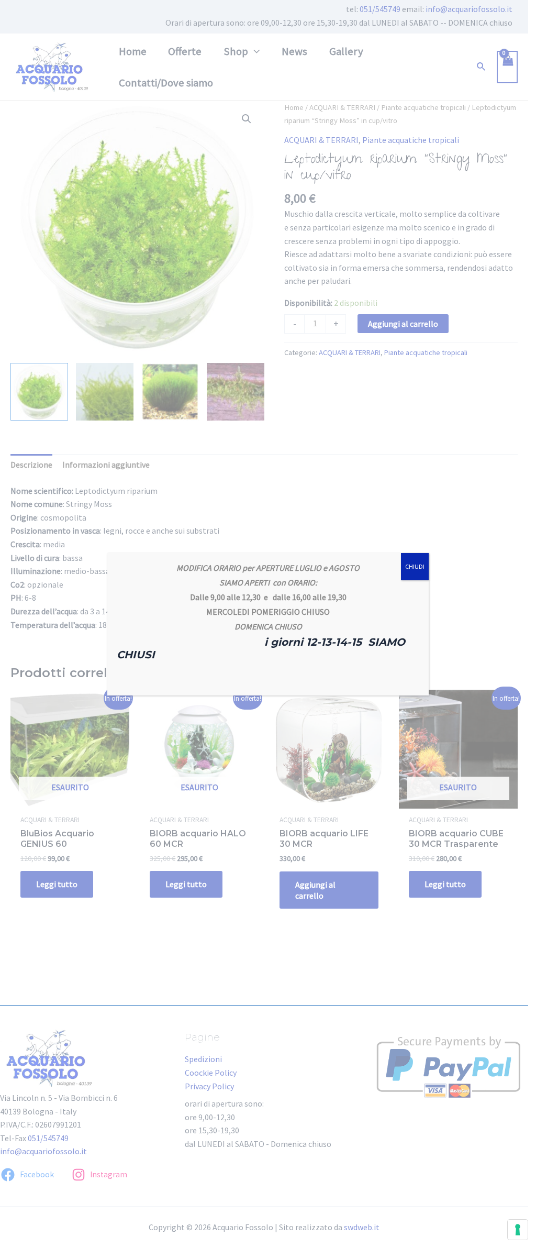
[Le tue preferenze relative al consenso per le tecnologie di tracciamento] (518, 1230)
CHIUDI (415, 566)
